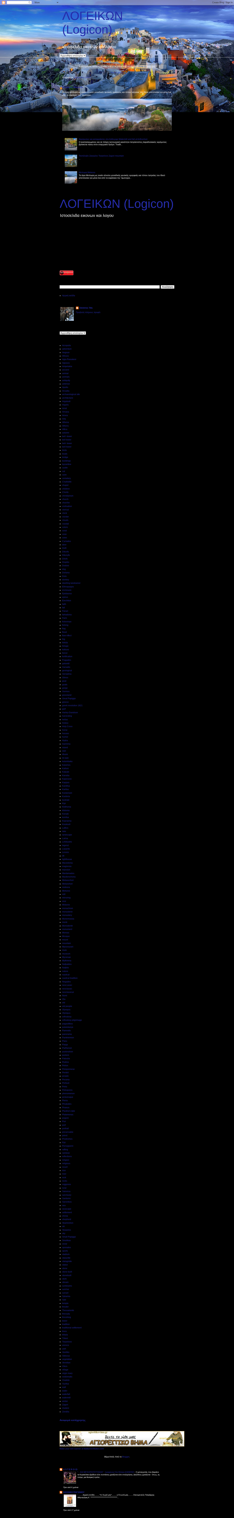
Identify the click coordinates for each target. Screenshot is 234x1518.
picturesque (67, 1097)
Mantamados (68, 873)
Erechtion (66, 600)
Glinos (65, 677)
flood (64, 632)
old (63, 1002)
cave (64, 475)
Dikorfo (65, 552)
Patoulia (66, 1058)
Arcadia (65, 391)
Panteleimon (68, 1037)
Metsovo (66, 891)
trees (64, 1331)
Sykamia (66, 1296)
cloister (65, 517)
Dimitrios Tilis (86, 308)
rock (64, 1177)
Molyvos (66, 905)
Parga (65, 1044)
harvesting (67, 716)
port (64, 1125)
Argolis (65, 405)
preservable (67, 1132)
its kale (65, 758)
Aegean (66, 352)
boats (64, 454)
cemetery (66, 478)
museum (66, 954)
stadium (66, 1254)
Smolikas (66, 1240)
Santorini (66, 1198)
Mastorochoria (69, 877)
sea (64, 1205)
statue (65, 1265)
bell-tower (66, 447)
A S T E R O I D (70, 1469)
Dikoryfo (66, 555)
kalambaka (67, 761)
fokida (65, 642)
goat (64, 681)
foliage (65, 646)
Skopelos (66, 1230)
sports (65, 1251)
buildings (66, 461)
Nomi (64, 995)
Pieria (65, 1100)
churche (66, 502)
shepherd (66, 1219)
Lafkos (65, 828)
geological (67, 670)
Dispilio (65, 562)
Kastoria (66, 796)
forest (64, 653)
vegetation (67, 1359)
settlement (67, 1212)
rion (64, 1170)
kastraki (65, 800)
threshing (66, 1317)
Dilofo (65, 559)
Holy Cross (67, 726)
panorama (67, 1034)
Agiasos (66, 363)
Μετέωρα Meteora (72, 87)
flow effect (66, 635)
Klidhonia (66, 807)
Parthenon (67, 1048)
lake (64, 831)
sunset (65, 1293)
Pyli (64, 1142)
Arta (64, 419)
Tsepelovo (67, 1342)
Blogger (125, 1457)
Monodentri (67, 926)
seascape (66, 1209)
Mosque (66, 936)
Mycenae (66, 957)
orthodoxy (66, 1016)
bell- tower (67, 443)
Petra (64, 1086)
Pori (64, 1121)
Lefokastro (67, 842)
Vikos (64, 1366)
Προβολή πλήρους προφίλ (88, 312)
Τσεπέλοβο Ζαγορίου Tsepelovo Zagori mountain (101, 156)
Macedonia (67, 863)
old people (67, 1006)
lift (63, 856)
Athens (65, 426)
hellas (65, 719)
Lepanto (66, 849)
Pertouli (65, 1083)
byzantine (66, 464)
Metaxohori (67, 884)
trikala (65, 1335)
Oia (63, 999)
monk (64, 922)
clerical (65, 510)
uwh (64, 1349)
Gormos (66, 691)
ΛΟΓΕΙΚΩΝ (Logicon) (117, 203)
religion (65, 1160)
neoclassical (68, 992)
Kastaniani (67, 793)
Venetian (66, 1362)
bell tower (66, 440)
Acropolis (66, 345)
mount (65, 940)
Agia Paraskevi (69, 359)
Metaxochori (68, 880)
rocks (64, 1181)
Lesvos (65, 852)
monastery (67, 915)
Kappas (65, 782)
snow (64, 1244)
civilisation (67, 506)
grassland (66, 695)
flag (64, 628)
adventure (67, 349)
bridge (65, 457)
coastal (65, 524)
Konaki (65, 814)
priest (64, 1135)
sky (63, 1233)
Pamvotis (66, 1030)
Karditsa (66, 786)
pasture (65, 1055)
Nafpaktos (67, 964)
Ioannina (66, 744)
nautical (66, 974)
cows (64, 537)
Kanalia (65, 775)
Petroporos (67, 1090)
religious (66, 1163)
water (64, 1391)
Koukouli (66, 824)
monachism (67, 908)
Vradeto (66, 1380)
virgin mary (67, 1373)
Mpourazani (67, 947)
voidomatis (67, 1377)
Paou (64, 1041)
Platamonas (67, 1114)
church (65, 499)
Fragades (66, 660)
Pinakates (66, 1104)
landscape (67, 835)
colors (65, 527)
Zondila (65, 1412)
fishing (65, 625)
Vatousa (66, 1356)
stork (64, 1279)
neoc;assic (67, 985)
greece (65, 702)
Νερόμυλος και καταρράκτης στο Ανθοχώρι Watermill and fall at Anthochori (113, 139)
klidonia (66, 810)
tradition (66, 1324)
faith (64, 604)
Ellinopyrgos (68, 586)
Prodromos (67, 1139)
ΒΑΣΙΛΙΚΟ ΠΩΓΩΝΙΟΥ (73, 1492)
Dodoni (65, 565)
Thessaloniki (68, 1310)
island (65, 747)
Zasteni (65, 1408)
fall (63, 607)
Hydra (65, 740)
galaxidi (66, 663)
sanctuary (66, 1195)
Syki (64, 1300)
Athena (65, 422)
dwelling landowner (71, 583)
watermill (66, 1397)
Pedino (65, 1062)
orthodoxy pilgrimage (72, 1020)
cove (64, 534)
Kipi (64, 803)
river (64, 1174)
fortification (67, 656)
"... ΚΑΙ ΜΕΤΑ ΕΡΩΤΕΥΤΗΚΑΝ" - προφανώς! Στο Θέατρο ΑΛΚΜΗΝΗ (106, 1472)
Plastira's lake (68, 1111)
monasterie (67, 912)
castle (65, 468)
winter (65, 1401)
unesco (65, 1345)
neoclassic (67, 989)
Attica (64, 429)
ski (63, 1226)
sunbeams (67, 1286)
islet (64, 751)
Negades (66, 982)
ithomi (65, 754)
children (66, 489)
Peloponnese (68, 1069)
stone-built (67, 1272)
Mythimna (66, 960)
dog (64, 569)
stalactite (66, 1258)
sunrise (65, 1289)
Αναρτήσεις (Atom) (82, 77)
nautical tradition (70, 978)
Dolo (64, 576)
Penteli (65, 1072)
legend (65, 845)
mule (64, 950)
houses (65, 733)
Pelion (65, 1065)
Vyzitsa (65, 1384)
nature (65, 971)
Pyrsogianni (67, 1146)
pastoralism (67, 1051)
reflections (67, 1156)
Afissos (65, 356)
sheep (65, 1216)
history (65, 723)
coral (64, 530)
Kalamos (66, 765)
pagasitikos (67, 1024)
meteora (66, 887)
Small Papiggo (69, 1237)
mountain (66, 943)
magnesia (66, 866)
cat (63, 471)
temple (65, 1303)
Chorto (65, 492)
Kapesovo (67, 779)
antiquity (66, 380)
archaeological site (71, 394)
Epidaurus (67, 593)
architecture (67, 398)
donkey (65, 579)
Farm (64, 618)
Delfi (64, 548)
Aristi (64, 408)
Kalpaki (65, 772)
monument (67, 929)
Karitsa (65, 789)
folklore (65, 649)
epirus (65, 597)
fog (63, 639)
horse (64, 730)
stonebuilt (66, 1275)
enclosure (66, 590)
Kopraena (66, 821)
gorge (65, 688)
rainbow (66, 1153)
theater (65, 1307)
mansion (66, 870)
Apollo (65, 387)
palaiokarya (67, 1027)
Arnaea (65, 412)
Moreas (65, 932)
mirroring (66, 898)
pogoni (65, 1118)
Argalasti (66, 401)
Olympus (66, 1013)
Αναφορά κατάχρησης (72, 1420)
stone (64, 1268)
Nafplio (65, 967)
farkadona (67, 614)
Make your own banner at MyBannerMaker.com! (82, 1449)
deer (64, 544)
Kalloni (65, 768)
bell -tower (67, 436)
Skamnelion (67, 1223)
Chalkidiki (66, 482)
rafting (65, 1149)
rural (64, 1188)
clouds (65, 520)
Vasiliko (65, 1352)
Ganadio (66, 667)
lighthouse (67, 859)
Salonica (66, 1191)
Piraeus (65, 1107)
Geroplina (66, 674)
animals (66, 377)
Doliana (66, 572)
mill (63, 894)
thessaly (66, 1314)
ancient (65, 370)
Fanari (65, 611)
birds (64, 450)
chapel (65, 485)
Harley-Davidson (70, 712)
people (65, 1076)
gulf (64, 709)
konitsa (65, 817)
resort (64, 1167)
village (65, 1369)
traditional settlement (72, 1327)
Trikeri (65, 1338)
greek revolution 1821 (72, 705)
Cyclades (66, 541)
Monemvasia (68, 919)
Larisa (65, 838)
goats (64, 684)
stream (65, 1282)
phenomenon (68, 1093)
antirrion (66, 384)
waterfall (66, 1394)
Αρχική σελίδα (117, 72)
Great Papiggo (69, 698)
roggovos (66, 1184)
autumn (65, 433)
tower (64, 1321)
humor (65, 737)
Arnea (65, 415)
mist (64, 901)
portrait (65, 1128)
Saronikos (67, 1202)
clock (64, 513)
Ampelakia (67, 366)
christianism (67, 496)
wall (64, 1387)
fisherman (66, 621)
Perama (66, 1079)
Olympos (66, 1009)
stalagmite (67, 1261)
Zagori (65, 1404)
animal (65, 373)
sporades (66, 1247)
